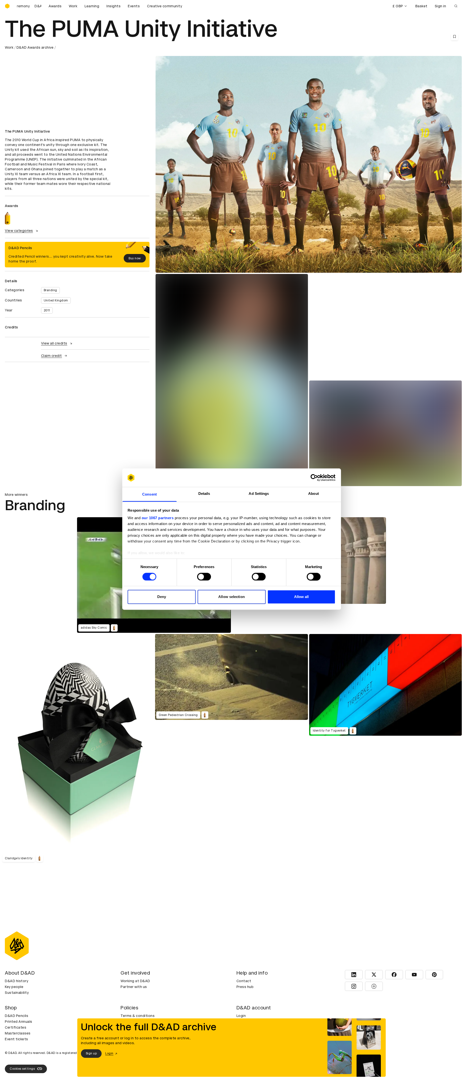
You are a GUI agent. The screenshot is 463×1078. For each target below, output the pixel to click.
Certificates (15, 1027)
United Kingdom (56, 300)
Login (241, 1016)
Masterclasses (18, 1033)
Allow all (301, 597)
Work (73, 6)
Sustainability (17, 993)
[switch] (204, 576)
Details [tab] (204, 494)
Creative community (164, 6)
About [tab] (313, 494)
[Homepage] (7, 6)
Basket (421, 6)
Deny (161, 597)
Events (134, 6)
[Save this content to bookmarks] (454, 36)
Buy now (135, 258)
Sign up (91, 1053)
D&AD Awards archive (35, 47)
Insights (113, 6)
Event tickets (16, 1039)
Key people (14, 987)
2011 (47, 310)
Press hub (245, 987)
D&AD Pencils (16, 1016)
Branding (50, 290)
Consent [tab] (149, 494)
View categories (19, 231)
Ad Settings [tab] (259, 494)
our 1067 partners (158, 518)
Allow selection (231, 597)
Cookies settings (22, 1068)
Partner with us (134, 987)
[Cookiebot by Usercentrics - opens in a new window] (314, 477)
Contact (243, 981)
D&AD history (16, 981)
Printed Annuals (18, 1022)
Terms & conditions (138, 1016)
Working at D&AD (135, 981)
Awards (55, 6)
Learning (92, 6)
